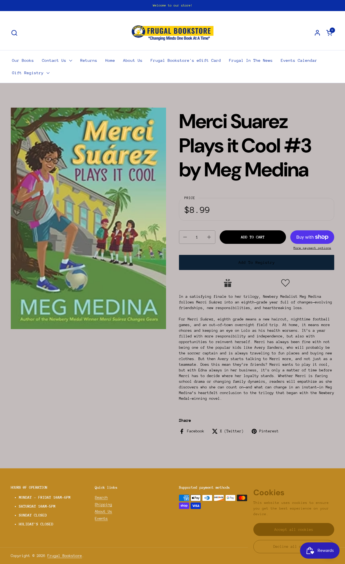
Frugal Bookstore (64, 555)
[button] (14, 32)
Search (101, 497)
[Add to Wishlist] (285, 283)
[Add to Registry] (227, 283)
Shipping (103, 504)
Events (101, 518)
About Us (103, 511)
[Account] (317, 32)
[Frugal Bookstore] (172, 32)
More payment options (312, 248)
